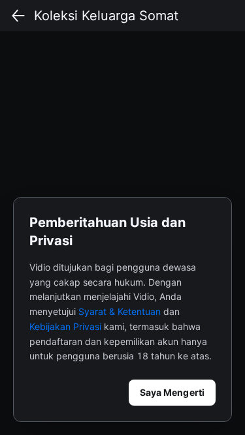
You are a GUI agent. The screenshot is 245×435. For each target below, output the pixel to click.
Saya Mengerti (172, 392)
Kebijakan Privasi (65, 326)
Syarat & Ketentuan (119, 311)
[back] (18, 15)
